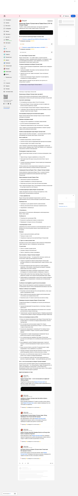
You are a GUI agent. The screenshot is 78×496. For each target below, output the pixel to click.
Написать (67, 16)
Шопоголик (24, 20)
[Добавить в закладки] (22, 463)
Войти (73, 16)
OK (14, 493)
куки (10, 493)
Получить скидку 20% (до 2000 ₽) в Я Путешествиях (35, 39)
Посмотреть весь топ (63, 206)
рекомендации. (7, 108)
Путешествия (26, 396)
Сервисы (25, 376)
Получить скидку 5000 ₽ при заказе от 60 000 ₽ (34, 47)
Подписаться (50, 20)
